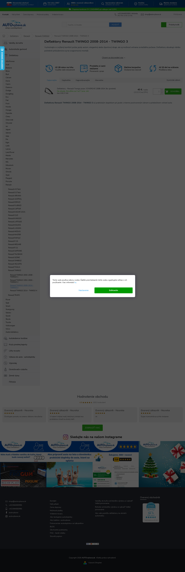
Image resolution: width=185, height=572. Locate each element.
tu (75, 282)
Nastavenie (84, 290)
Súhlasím (113, 290)
